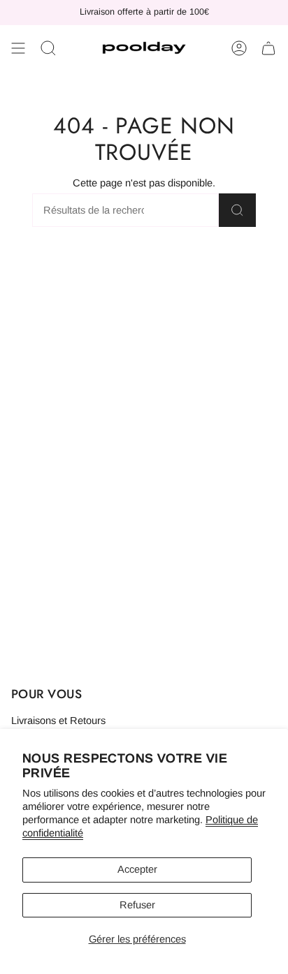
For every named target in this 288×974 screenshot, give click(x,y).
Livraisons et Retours (58, 720)
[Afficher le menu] (18, 48)
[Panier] (268, 48)
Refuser (137, 904)
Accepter (137, 869)
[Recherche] (237, 210)
